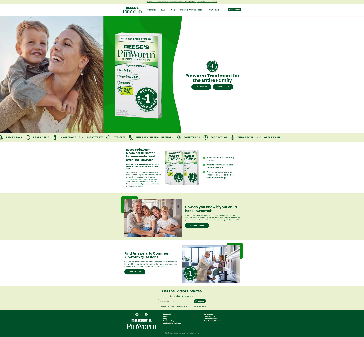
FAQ (163, 10)
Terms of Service (210, 319)
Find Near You (223, 87)
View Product (201, 87)
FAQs (165, 316)
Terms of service (190, 306)
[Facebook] (136, 314)
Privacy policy (202, 306)
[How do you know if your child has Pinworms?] (151, 216)
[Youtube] (146, 314)
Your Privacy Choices (212, 321)
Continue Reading (197, 225)
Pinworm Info (215, 10)
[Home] (132, 10)
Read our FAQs (135, 272)
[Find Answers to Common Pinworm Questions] (212, 263)
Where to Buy (234, 10)
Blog (173, 10)
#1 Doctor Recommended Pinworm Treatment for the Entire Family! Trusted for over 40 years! (182, 2)
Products (151, 10)
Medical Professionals (191, 10)
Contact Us (208, 314)
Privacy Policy (209, 316)
